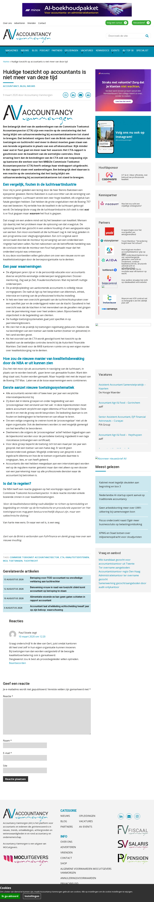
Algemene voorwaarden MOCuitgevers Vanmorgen (85, 870)
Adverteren (68, 847)
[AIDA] (109, 252)
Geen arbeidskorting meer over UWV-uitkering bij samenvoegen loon (120, 509)
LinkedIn (121, 816)
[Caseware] (109, 177)
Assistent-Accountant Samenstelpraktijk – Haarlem (122, 386)
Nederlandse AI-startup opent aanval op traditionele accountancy (122, 497)
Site (5, 765)
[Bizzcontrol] (109, 271)
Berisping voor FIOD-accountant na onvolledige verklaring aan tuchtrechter (56, 579)
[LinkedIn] (73, 95)
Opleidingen (87, 816)
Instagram (137, 816)
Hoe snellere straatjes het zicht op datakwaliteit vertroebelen (135, 271)
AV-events (85, 826)
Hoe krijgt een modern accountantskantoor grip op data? (133, 242)
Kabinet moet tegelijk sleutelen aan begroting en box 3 (119, 484)
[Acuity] (109, 242)
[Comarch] (109, 281)
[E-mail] (80, 95)
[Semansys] (109, 301)
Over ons (66, 841)
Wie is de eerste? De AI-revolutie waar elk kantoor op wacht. (134, 261)
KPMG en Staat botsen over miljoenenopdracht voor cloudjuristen (120, 535)
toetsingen (16, 560)
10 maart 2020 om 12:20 (32, 636)
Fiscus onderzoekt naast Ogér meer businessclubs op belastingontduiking (120, 522)
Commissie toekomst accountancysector (34, 557)
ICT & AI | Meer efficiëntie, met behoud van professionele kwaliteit (134, 177)
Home (6, 61)
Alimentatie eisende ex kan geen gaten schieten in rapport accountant (57, 598)
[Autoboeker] (109, 310)
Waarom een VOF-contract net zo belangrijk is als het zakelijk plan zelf (134, 290)
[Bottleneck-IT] (109, 261)
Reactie (8, 696)
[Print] (88, 95)
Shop (63, 863)
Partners (66, 826)
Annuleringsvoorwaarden (78, 878)
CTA (62, 557)
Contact (66, 858)
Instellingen (32, 896)
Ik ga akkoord (10, 896)
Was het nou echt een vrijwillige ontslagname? (132, 204)
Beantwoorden (17, 663)
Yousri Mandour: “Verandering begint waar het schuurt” (134, 232)
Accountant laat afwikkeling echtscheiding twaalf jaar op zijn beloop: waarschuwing (59, 608)
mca (5, 560)
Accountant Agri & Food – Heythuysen (120, 434)
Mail (129, 816)
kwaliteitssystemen (77, 557)
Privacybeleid (69, 883)
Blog (23, 86)
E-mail (7, 753)
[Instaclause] (109, 291)
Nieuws (31, 86)
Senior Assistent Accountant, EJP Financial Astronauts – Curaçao (122, 418)
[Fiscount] (109, 205)
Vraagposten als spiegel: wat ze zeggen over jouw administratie (134, 310)
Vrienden (66, 852)
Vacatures (86, 821)
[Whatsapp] (65, 95)
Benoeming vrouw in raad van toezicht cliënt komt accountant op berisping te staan (57, 589)
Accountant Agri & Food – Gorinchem (119, 402)
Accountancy (11, 86)
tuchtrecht (31, 560)
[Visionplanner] (109, 232)
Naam (7, 740)
